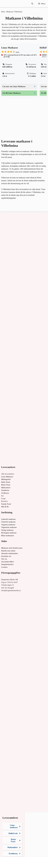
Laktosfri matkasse (8, 519)
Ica (2, 496)
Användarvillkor (7, 562)
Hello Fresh (5, 482)
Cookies (4, 567)
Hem (3, 12)
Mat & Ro (5, 507)
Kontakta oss (6, 556)
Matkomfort (5, 488)
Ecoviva (4, 501)
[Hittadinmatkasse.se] (9, 3)
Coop (3, 498)
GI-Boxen (5, 493)
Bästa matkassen (7, 536)
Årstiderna (5, 490)
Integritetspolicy (7, 564)
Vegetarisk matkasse (9, 527)
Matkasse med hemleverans (11, 548)
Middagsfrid (6, 479)
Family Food (6, 504)
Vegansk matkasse (8, 525)
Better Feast (5, 485)
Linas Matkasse (7, 477)
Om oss (4, 559)
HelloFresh (13, 833)
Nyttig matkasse (7, 530)
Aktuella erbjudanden (9, 553)
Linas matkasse (14, 826)
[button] (32, 3)
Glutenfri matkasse (8, 522)
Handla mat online (8, 551)
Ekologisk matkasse (8, 533)
